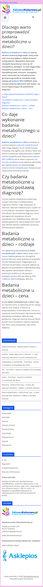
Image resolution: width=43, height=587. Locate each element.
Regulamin (6, 464)
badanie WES (17, 81)
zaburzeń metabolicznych (27, 145)
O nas (4, 460)
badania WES (15, 276)
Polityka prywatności (10, 468)
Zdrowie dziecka (8, 425)
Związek (5, 441)
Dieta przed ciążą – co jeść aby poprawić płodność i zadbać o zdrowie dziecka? (20, 395)
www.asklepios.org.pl (10, 545)
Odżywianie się (8, 437)
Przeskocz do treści (8, 2)
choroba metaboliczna (11, 162)
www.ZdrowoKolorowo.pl (12, 535)
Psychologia (6, 433)
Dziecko (5, 421)
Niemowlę (6, 417)
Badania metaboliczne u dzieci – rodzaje (18, 105)
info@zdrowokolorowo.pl (12, 531)
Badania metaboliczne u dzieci (15, 52)
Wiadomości (7, 445)
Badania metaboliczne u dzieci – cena (17, 108)
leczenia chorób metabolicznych (15, 168)
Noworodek (6, 413)
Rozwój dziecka (8, 429)
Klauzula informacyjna (11, 472)
